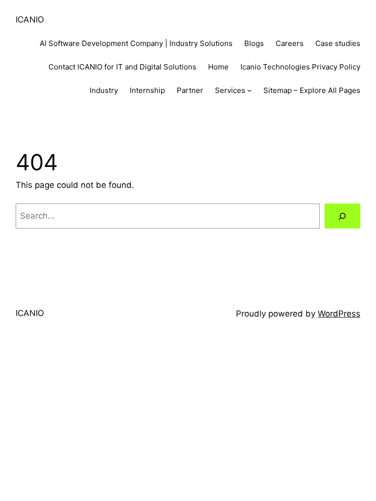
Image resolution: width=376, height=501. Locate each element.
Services (230, 90)
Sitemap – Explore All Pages (311, 90)
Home (218, 66)
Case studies (337, 43)
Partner (190, 90)
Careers (290, 43)
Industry (104, 90)
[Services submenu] (249, 90)
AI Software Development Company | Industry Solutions (136, 43)
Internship (147, 90)
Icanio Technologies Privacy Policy (300, 66)
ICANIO (30, 19)
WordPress (339, 314)
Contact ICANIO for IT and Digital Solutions (122, 66)
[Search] (342, 216)
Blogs (254, 43)
